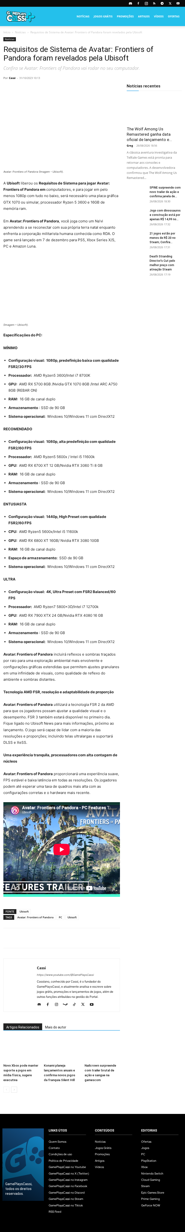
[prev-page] (6, 1090)
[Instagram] (146, 3)
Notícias (83, 16)
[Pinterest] (30, 89)
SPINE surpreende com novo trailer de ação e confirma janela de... (165, 192)
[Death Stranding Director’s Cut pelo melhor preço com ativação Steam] (136, 261)
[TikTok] (76, 1005)
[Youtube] (178, 3)
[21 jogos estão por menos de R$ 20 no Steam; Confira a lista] (136, 238)
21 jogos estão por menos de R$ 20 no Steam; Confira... (163, 238)
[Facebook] (138, 3)
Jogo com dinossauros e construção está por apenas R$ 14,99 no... (165, 215)
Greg (130, 145)
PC (60, 917)
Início (6, 32)
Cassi (12, 78)
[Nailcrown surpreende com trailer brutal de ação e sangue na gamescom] (102, 1049)
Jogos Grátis (103, 16)
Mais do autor (55, 1027)
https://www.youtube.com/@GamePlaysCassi (65, 975)
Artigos (144, 16)
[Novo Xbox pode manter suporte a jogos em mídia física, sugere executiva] (21, 1049)
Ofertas (173, 16)
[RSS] (154, 3)
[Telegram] (162, 3)
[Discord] (130, 3)
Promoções (125, 16)
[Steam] (67, 1005)
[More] (64, 89)
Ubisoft (24, 911)
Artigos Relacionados (22, 1027)
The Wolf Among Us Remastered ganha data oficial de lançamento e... (149, 134)
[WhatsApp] (41, 89)
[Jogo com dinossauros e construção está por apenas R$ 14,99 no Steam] (136, 215)
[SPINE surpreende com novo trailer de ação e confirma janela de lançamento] (136, 192)
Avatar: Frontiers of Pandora (35, 917)
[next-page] (14, 1090)
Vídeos (159, 16)
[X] (170, 3)
